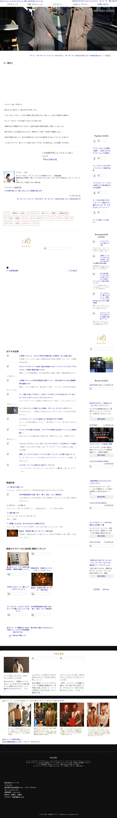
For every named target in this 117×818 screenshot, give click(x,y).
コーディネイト (33, 213)
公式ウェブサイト (80, 4)
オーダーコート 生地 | (66, 762)
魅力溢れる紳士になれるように (42, 628)
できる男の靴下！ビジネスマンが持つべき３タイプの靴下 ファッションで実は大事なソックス (101, 278)
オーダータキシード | (79, 761)
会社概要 (102, 11)
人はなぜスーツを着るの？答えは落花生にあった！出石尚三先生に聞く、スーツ (44, 677)
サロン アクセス (87, 11)
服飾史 (15, 213)
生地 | (58, 762)
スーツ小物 (8, 218)
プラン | (53, 762)
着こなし (45, 213)
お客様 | (75, 762)
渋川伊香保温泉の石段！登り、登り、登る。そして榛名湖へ (40, 495)
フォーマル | (69, 761)
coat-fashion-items (99, 461)
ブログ (96, 11)
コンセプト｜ (35, 761)
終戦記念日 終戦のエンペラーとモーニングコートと (42, 569)
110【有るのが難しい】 (15, 487)
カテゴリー (57, 4)
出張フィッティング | (54, 764)
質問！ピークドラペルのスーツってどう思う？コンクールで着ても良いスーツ (47, 454)
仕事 (17, 223)
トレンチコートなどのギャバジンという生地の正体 (101, 168)
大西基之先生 (63, 213)
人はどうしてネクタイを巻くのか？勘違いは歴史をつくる (104, 315)
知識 (17, 218)
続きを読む (101, 419)
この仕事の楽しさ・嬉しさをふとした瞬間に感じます (23, 191)
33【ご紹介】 (73, 271)
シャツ (50, 218)
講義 (53, 213)
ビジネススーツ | (44, 761)
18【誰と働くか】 (13, 513)
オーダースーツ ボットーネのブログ (50, 56)
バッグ (59, 218)
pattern (93, 425)
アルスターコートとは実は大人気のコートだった (36, 465)
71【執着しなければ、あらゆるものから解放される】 (26, 524)
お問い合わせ (103, 4)
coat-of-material (98, 503)
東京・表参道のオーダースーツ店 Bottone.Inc (56, 814)
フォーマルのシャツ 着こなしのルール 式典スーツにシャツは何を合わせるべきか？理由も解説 (101, 298)
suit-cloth (95, 542)
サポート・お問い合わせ (77, 766)
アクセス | (88, 762)
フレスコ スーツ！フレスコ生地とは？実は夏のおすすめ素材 (41, 419)
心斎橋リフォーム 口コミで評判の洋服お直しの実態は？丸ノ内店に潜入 (45, 356)
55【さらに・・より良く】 (16, 505)
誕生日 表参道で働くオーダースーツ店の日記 (36, 531)
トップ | (28, 761)
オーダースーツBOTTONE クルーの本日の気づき (83, 56)
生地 (22, 213)
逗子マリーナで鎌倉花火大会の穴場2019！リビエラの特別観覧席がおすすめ (18, 630)
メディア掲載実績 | (42, 764)
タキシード (68, 218)
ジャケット (26, 223)
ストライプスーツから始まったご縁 (104, 243)
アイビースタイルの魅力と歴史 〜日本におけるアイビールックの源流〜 (101, 151)
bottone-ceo (96, 385)
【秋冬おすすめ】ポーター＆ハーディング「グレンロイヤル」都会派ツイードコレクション (101, 563)
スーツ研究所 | (65, 766)
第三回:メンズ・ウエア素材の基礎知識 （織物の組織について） (18, 568)
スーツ (6, 213)
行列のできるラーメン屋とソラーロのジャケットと (18, 588)
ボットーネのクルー (37, 218)
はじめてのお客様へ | (45, 762)
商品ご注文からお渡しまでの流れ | (70, 764)
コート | (88, 761)
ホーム (32, 56)
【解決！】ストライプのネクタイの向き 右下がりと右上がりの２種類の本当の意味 (101, 259)
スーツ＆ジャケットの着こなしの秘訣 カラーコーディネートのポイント (45, 408)
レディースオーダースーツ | (57, 761)
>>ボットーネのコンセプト (54, 701)
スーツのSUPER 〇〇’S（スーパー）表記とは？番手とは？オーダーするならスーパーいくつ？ (101, 204)
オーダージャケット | (32, 762)
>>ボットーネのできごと (31, 742)
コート (25, 218)
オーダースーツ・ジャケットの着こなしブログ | (47, 766)
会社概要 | (81, 762)
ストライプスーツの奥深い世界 (101, 444)
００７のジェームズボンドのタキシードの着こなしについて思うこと (18, 609)
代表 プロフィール (35, 4)
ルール (36, 223)
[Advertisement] (42, 82)
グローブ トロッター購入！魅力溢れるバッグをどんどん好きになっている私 (72, 677)
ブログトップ (12, 4)
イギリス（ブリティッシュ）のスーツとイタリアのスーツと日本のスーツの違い (48, 444)
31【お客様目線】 (12, 271)
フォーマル (8, 223)
